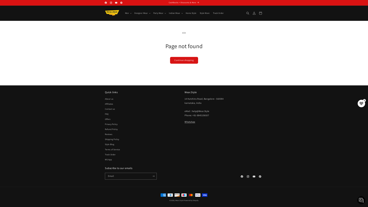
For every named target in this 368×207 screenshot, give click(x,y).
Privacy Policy (111, 124)
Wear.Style (179, 200)
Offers (108, 119)
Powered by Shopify (191, 200)
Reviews (108, 134)
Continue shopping (184, 60)
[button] (128, 13)
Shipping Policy (112, 139)
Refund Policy (111, 129)
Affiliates (109, 104)
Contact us (110, 109)
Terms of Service (112, 149)
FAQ (107, 114)
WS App (108, 159)
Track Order (110, 154)
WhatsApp (190, 121)
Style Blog (109, 144)
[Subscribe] (153, 176)
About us (109, 99)
